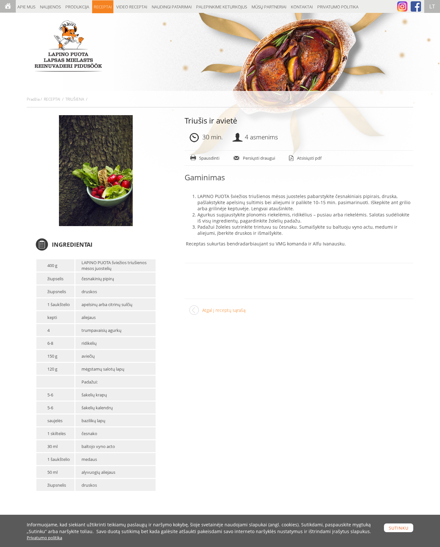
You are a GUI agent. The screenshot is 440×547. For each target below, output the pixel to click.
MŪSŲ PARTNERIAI (269, 7)
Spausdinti (209, 158)
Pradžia (33, 99)
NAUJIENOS (50, 7)
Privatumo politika (338, 7)
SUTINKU (398, 528)
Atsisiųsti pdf (309, 158)
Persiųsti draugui (259, 158)
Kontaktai (302, 7)
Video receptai (131, 7)
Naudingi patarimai (172, 7)
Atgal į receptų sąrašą (223, 310)
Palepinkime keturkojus (221, 7)
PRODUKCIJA (77, 7)
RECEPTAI (103, 7)
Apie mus (26, 7)
